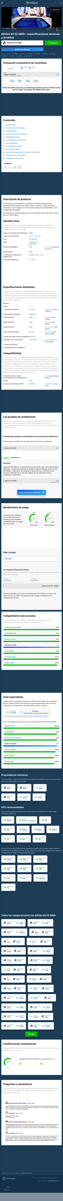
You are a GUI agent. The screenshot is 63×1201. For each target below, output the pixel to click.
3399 (30, 233)
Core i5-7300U (34, 580)
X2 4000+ (37, 54)
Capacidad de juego (13, 137)
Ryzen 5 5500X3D (12, 80)
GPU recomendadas (13, 149)
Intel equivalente (12, 143)
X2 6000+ (19, 56)
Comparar (54, 43)
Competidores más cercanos (16, 140)
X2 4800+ (30, 54)
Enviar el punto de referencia (29, 492)
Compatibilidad (11, 131)
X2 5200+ (52, 54)
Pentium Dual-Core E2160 (13, 627)
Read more (56, 9)
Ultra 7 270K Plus (31, 67)
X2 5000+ (45, 54)
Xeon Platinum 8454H (52, 377)
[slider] (28, 28)
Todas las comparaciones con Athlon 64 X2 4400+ (23, 152)
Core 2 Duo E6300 (10, 657)
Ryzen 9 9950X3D (36, 80)
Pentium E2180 (9, 726)
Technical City (31, 3)
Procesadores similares (14, 146)
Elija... (22, 42)
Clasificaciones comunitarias (16, 155)
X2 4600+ (22, 54)
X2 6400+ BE (28, 56)
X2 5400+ (4, 56)
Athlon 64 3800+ (10, 663)
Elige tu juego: (31, 558)
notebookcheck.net (53, 1181)
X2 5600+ (12, 56)
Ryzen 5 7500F (20, 80)
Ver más (31, 1034)
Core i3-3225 (7, 580)
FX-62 (3, 54)
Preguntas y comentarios (14, 158)
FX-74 (8, 54)
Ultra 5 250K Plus (23, 67)
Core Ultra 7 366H (50, 333)
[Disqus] (32, 1120)
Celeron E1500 (9, 761)
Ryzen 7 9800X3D (28, 80)
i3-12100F (10, 68)
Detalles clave (11, 125)
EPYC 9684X (49, 341)
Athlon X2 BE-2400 (10, 633)
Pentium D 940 (9, 755)
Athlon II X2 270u (10, 639)
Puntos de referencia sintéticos (17, 134)
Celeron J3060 (9, 651)
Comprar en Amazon (29, 49)
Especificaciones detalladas (15, 128)
